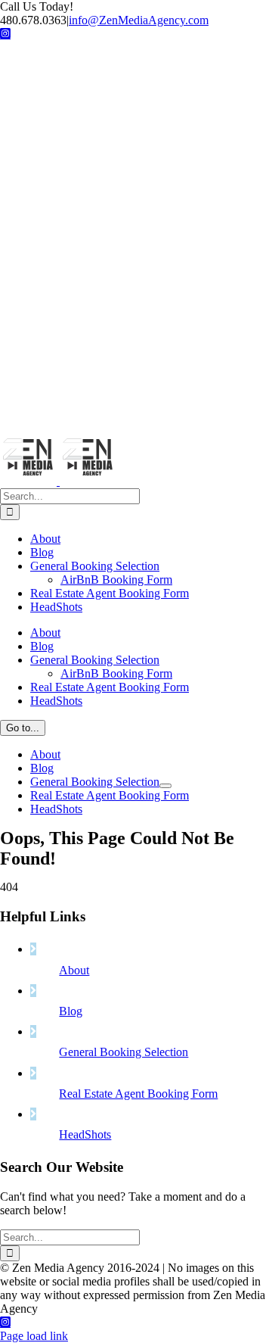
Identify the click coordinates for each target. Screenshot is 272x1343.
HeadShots (85, 1134)
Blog (70, 1011)
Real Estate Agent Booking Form (138, 1093)
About (74, 970)
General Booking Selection (123, 1051)
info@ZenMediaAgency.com (139, 20)
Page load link (34, 1335)
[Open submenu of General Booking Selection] (165, 786)
